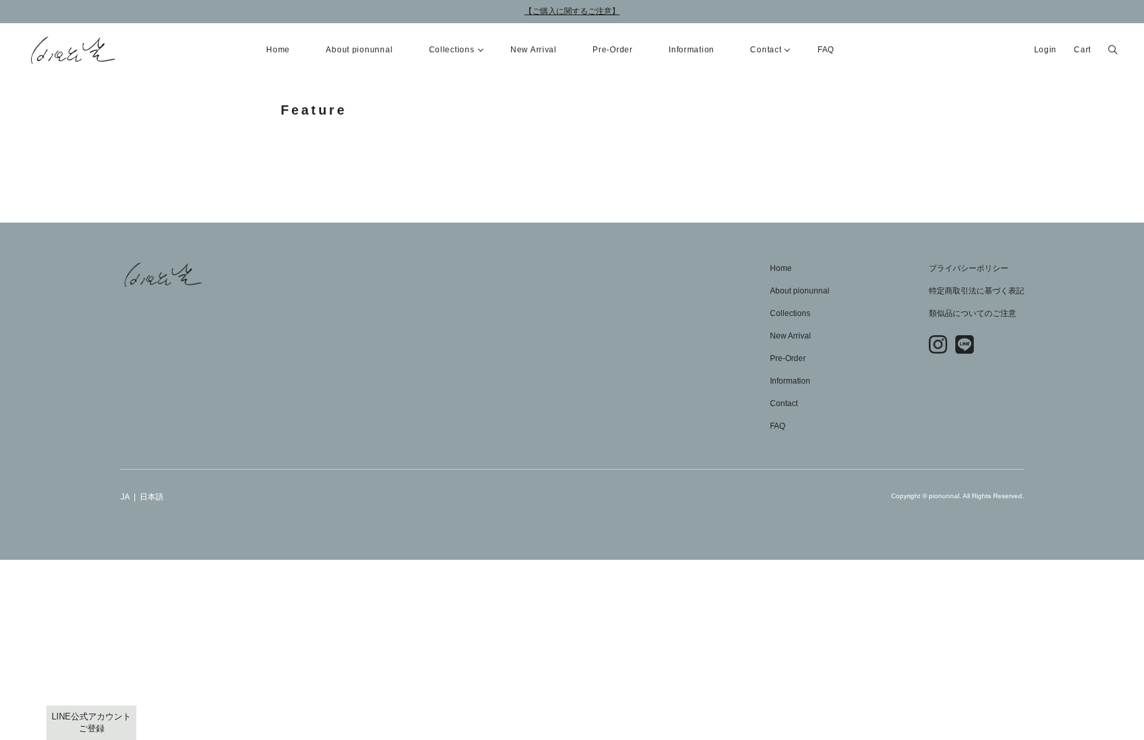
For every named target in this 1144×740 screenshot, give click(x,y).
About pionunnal (359, 49)
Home (278, 49)
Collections (790, 313)
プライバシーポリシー (968, 268)
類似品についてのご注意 (972, 313)
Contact (784, 403)
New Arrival (533, 49)
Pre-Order (612, 49)
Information (691, 49)
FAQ (826, 49)
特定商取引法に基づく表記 (976, 290)
